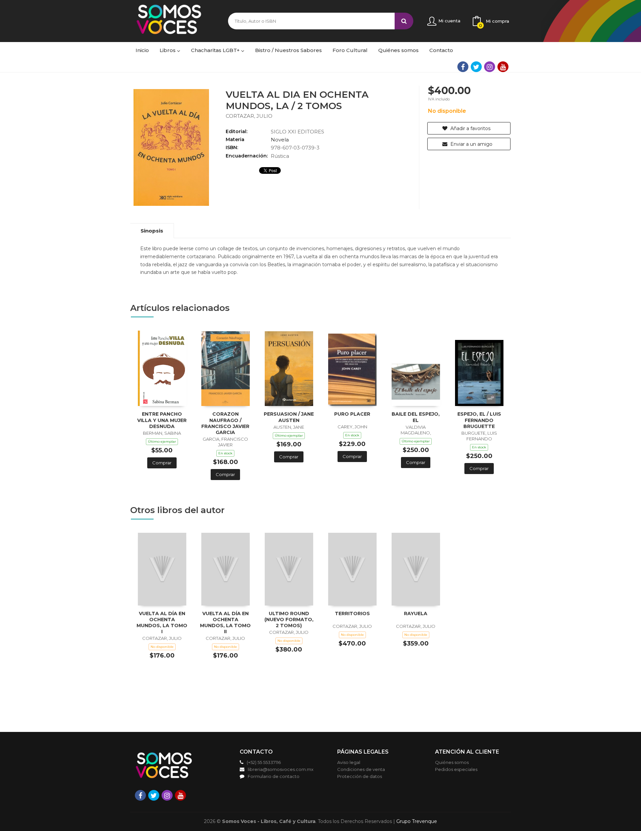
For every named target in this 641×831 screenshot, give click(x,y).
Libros (168, 50)
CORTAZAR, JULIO (249, 116)
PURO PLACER (352, 414)
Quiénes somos (452, 762)
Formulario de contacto (273, 776)
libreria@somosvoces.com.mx (280, 769)
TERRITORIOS (352, 613)
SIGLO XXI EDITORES (297, 131)
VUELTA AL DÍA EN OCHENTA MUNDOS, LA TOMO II (225, 622)
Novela (280, 139)
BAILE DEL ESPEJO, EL (416, 417)
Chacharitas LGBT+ (216, 50)
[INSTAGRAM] (489, 66)
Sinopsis (152, 231)
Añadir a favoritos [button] (469, 128)
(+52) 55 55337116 (264, 762)
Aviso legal (348, 762)
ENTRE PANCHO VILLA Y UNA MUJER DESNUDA (162, 420)
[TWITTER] (476, 66)
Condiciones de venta (361, 769)
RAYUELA (415, 613)
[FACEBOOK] (462, 66)
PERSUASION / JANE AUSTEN (289, 417)
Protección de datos (359, 776)
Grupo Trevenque (416, 821)
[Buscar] (404, 21)
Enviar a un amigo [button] (470, 144)
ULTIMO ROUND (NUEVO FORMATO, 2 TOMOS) (288, 619)
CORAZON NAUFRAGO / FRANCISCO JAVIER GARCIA (225, 423)
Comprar (162, 462)
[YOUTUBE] (502, 66)
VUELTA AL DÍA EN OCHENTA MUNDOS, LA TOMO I (162, 622)
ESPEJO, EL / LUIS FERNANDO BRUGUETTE (479, 420)
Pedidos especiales (456, 769)
